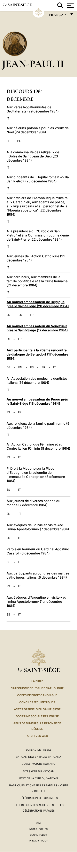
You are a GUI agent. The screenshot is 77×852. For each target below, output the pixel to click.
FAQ (38, 823)
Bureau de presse (38, 749)
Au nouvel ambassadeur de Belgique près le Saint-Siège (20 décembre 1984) (38, 304)
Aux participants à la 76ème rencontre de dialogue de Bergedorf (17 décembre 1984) (37, 354)
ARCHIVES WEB (37, 735)
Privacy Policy (38, 840)
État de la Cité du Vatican (38, 778)
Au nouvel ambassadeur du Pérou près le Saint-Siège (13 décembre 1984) (37, 401)
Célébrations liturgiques (39, 798)
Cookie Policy (38, 834)
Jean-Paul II (33, 63)
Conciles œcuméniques (37, 702)
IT (8, 118)
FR (31, 315)
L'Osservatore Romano (38, 763)
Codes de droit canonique (37, 695)
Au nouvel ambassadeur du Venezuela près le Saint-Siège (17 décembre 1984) (37, 328)
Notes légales (38, 829)
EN (8, 315)
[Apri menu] (70, 5)
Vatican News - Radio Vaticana (38, 756)
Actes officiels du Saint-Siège (37, 709)
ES (20, 315)
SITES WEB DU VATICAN (38, 771)
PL (19, 141)
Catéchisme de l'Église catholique (37, 688)
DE (8, 367)
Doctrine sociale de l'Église (37, 716)
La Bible (37, 681)
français (58, 16)
